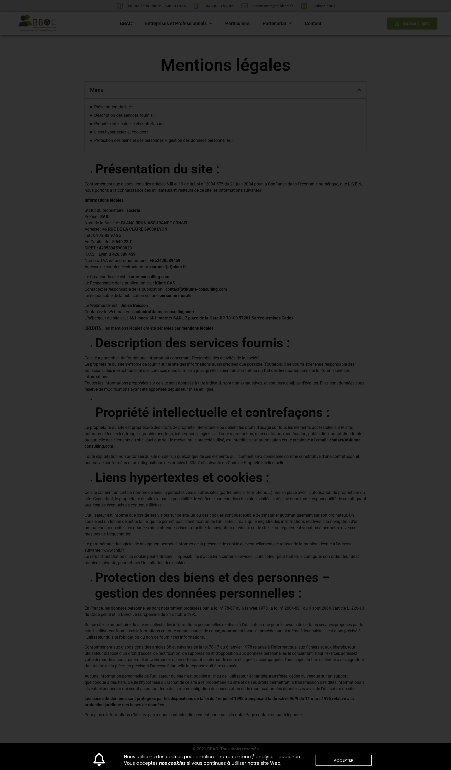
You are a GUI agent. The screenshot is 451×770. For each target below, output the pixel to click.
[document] (225, 385)
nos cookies (172, 763)
